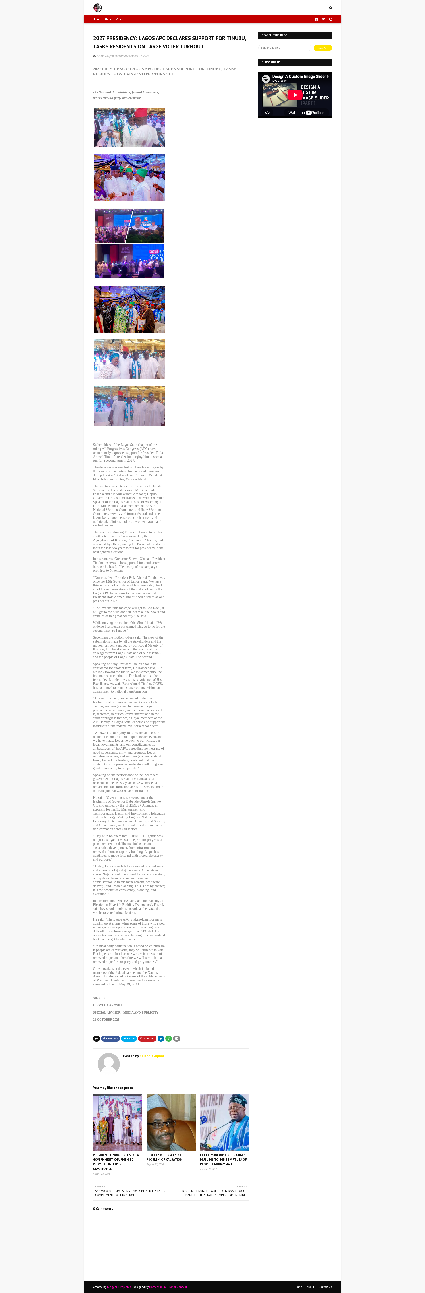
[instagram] (330, 19)
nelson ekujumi (105, 56)
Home (96, 19)
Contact (121, 19)
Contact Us (325, 1287)
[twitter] (323, 19)
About (108, 19)
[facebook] (316, 19)
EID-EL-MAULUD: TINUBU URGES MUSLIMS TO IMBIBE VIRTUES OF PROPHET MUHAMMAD (223, 1159)
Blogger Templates (119, 1287)
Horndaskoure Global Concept (168, 1287)
